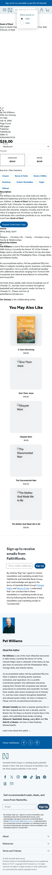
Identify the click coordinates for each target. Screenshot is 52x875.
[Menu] (4, 10)
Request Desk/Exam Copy (14, 224)
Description (5, 192)
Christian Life (16, 237)
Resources (8, 843)
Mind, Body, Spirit (8, 231)
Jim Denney (10, 114)
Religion (4, 237)
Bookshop (6, 182)
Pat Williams (9, 112)
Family (28, 237)
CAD (27, 23)
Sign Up (40, 566)
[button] (26, 109)
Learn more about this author (16, 730)
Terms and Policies (12, 850)
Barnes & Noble (21, 175)
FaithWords (5, 131)
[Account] (41, 10)
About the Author (8, 242)
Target (41, 182)
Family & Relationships (11, 239)
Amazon (5, 175)
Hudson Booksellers (25, 182)
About (6, 836)
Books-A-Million (40, 175)
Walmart (5, 188)
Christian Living (41, 237)
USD (27, 18)
